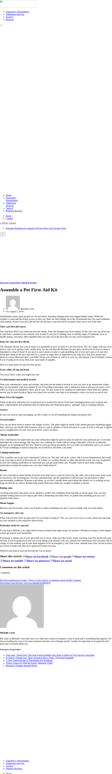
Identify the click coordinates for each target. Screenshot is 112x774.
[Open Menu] (1, 25)
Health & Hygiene (29, 283)
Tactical (9, 17)
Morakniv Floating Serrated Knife (21, 665)
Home (9, 195)
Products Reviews (14, 211)
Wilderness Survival (15, 14)
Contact (9, 218)
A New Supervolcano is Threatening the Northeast (29, 660)
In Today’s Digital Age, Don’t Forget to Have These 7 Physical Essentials (40, 658)
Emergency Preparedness (17, 11)
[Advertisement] (56, 258)
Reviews (10, 19)
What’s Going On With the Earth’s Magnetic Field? (29, 663)
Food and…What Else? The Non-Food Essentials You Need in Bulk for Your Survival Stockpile (50, 655)
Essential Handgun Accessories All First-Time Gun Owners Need (36, 228)
